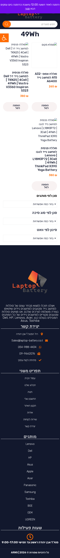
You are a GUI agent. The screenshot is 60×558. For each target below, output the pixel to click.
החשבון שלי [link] (30, 398)
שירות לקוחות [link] (30, 419)
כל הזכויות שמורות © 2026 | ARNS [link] (30, 552)
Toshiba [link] (30, 498)
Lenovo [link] (30, 444)
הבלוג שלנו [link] (30, 385)
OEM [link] (30, 512)
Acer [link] (30, 478)
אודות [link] (30, 412)
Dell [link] (30, 450)
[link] (4, 37)
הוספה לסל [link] (45, 107)
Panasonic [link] (30, 485)
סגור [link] (27, 8)
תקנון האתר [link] (30, 405)
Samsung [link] (30, 492)
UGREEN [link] (30, 519)
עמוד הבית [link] (30, 378)
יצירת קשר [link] (30, 426)
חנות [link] (30, 391)
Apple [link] (30, 471)
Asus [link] (30, 464)
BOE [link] (30, 505)
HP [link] (30, 457)
